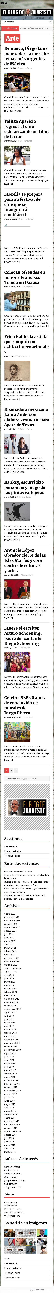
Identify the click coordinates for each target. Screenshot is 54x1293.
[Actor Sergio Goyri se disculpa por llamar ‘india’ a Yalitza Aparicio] (42, 1252)
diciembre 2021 (11, 917)
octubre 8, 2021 (10, 68)
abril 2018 (9, 1066)
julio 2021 (9, 934)
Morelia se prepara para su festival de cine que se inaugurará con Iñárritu (23, 204)
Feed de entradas (12, 1209)
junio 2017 (9, 1100)
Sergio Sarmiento (12, 1187)
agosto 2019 (10, 1012)
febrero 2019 (10, 1032)
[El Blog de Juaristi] (27, 14)
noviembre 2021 (12, 920)
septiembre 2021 (12, 927)
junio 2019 (9, 1019)
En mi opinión (11, 846)
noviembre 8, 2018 (12, 717)
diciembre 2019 (11, 998)
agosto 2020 (10, 971)
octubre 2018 (10, 1046)
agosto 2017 (10, 1094)
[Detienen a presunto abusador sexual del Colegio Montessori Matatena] (9, 1252)
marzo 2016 (10, 1151)
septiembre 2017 (12, 1090)
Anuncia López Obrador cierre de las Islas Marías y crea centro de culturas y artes (25, 560)
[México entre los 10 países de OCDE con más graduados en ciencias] (42, 1243)
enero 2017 (9, 1117)
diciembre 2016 (11, 1121)
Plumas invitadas (12, 851)
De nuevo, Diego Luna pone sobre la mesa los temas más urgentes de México (27, 56)
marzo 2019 (10, 1029)
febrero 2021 (10, 951)
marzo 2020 (10, 988)
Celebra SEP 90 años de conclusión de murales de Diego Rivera (24, 705)
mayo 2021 (9, 941)
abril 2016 (9, 1148)
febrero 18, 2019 (11, 575)
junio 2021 (9, 937)
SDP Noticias (10, 1183)
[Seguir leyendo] (14, 110)
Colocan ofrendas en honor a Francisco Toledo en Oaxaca (24, 277)
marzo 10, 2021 (10, 140)
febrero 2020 (10, 991)
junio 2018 (9, 1059)
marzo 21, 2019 (10, 429)
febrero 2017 (10, 1114)
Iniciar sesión (10, 1205)
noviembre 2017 (12, 1083)
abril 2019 (9, 1025)
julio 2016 (9, 1138)
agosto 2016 (10, 1134)
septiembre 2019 (12, 1008)
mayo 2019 (9, 1022)
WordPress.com (12, 1215)
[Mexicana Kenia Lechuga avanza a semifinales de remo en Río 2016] (31, 1252)
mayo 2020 (9, 981)
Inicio (6, 1258)
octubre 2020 (10, 964)
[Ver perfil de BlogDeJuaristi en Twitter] (6, 3)
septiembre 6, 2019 (12, 286)
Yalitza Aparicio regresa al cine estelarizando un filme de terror (27, 129)
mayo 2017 (9, 1104)
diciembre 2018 (11, 1039)
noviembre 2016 (12, 1124)
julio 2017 (9, 1097)
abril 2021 (9, 944)
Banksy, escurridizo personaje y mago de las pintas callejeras (24, 487)
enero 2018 (9, 1077)
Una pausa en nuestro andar (18, 871)
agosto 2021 (10, 930)
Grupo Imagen (11, 1177)
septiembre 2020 (12, 968)
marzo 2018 (10, 1070)
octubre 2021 (10, 924)
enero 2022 (9, 913)
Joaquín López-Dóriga (15, 1180)
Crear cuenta (10, 1202)
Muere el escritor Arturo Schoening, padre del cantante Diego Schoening (23, 636)
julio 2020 (9, 975)
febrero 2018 (10, 1073)
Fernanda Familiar (13, 1173)
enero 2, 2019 (10, 647)
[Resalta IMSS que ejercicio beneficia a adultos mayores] (20, 1252)
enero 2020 (9, 995)
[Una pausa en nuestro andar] (20, 1235)
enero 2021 (9, 954)
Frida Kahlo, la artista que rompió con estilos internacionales (26, 344)
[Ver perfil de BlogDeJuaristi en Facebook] (2, 3)
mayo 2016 (9, 1145)
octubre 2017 (10, 1087)
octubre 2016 (10, 1128)
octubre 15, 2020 (11, 218)
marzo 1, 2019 (10, 496)
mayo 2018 (9, 1063)
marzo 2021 (10, 947)
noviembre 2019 (12, 1002)
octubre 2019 (10, 1005)
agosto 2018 (10, 1053)
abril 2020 (9, 985)
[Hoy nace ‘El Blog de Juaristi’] (9, 1235)
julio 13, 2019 (9, 356)
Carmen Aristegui (12, 1166)
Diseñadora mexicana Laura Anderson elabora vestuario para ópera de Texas (26, 417)
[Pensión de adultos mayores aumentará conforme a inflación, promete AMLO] (20, 1243)
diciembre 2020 (11, 958)
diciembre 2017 (11, 1080)
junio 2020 (9, 978)
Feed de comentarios (14, 1212)
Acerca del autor (12, 1277)
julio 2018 (9, 1056)
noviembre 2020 (12, 961)
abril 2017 (9, 1107)
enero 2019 (9, 1036)
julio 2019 (9, 1015)
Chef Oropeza (11, 1170)
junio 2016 (9, 1141)
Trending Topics (12, 855)
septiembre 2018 (12, 1049)
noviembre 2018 (12, 1042)
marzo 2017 (10, 1111)
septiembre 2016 (12, 1131)
